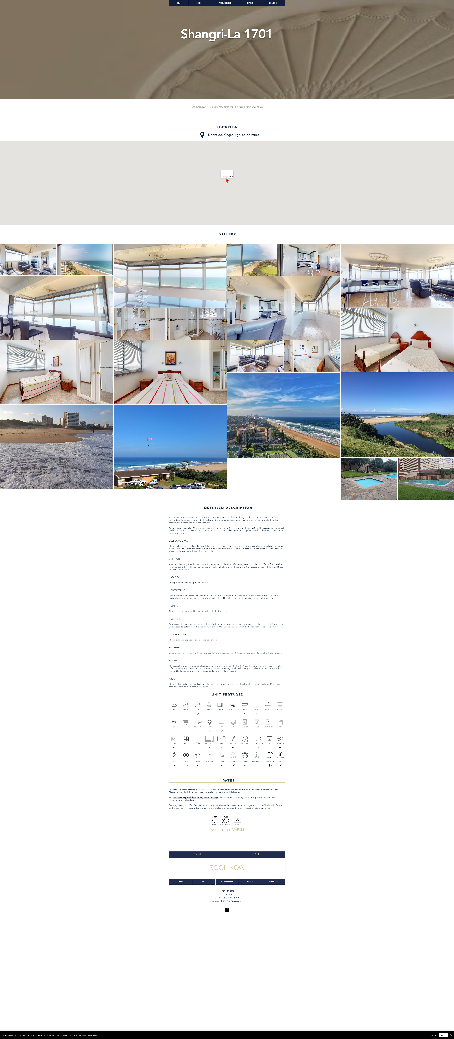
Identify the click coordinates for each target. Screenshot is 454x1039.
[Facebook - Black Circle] (227, 910)
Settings (433, 1035)
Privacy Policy (93, 1035)
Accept (443, 1035)
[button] (225, 3)
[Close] (451, 1035)
